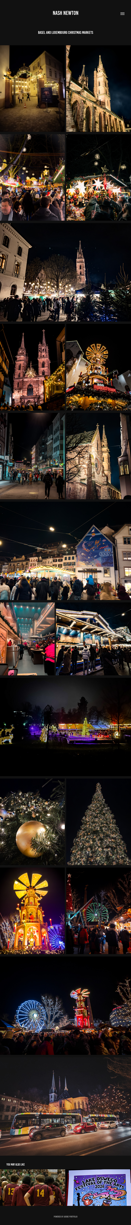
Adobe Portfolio (70, 1216)
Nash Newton (65, 13)
